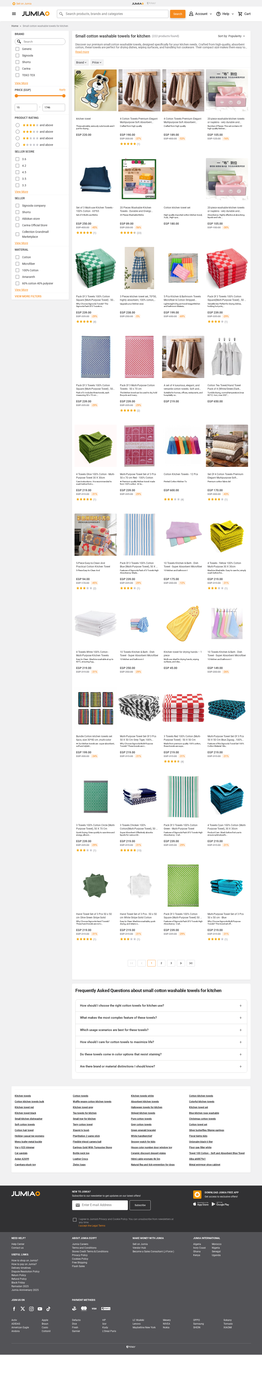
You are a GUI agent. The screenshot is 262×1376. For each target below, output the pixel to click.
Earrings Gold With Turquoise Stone (92, 1147)
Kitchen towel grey (83, 1107)
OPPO (196, 1320)
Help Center (17, 1244)
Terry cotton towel (83, 1124)
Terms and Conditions (84, 1247)
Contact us (17, 1247)
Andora (15, 1331)
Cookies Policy (80, 1258)
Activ (14, 1320)
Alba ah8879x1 (197, 1159)
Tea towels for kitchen (85, 1113)
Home (14, 26)
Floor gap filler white (200, 1147)
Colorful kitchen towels (201, 1101)
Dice (74, 1323)
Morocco (216, 1244)
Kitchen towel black (25, 1113)
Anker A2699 (22, 1159)
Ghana (197, 1251)
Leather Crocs (80, 1159)
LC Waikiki (138, 1320)
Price (95, 62)
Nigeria (216, 1247)
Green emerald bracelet (143, 1130)
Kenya (196, 1255)
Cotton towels (80, 1095)
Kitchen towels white (142, 1095)
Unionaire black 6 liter (201, 1141)
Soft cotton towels (25, 1124)
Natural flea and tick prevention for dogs (153, 1164)
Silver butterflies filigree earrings (206, 1130)
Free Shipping (79, 1262)
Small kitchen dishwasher (28, 1118)
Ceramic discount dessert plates (148, 1153)
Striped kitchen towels (143, 1113)
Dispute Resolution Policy (25, 1271)
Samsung (198, 1323)
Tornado (228, 1323)
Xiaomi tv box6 (81, 1130)
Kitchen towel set (198, 1107)
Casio (45, 1327)
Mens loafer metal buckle (28, 1141)
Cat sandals (21, 1153)
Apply (62, 89)
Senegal (216, 1251)
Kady (105, 1327)
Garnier (76, 1331)
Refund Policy (19, 1279)
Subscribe (140, 1205)
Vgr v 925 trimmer (24, 1147)
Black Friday (18, 1282)
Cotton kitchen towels (201, 1095)
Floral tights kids (198, 1136)
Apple (45, 1320)
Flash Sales (78, 1266)
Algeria (197, 1244)
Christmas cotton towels (202, 1118)
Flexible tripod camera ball (87, 1141)
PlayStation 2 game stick (86, 1136)
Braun (45, 1323)
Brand (80, 62)
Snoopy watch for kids (143, 1141)
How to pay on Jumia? (24, 1264)
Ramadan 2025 (20, 1286)
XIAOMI (228, 1327)
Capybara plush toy (25, 1164)
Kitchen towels (23, 1095)
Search (177, 14)
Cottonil (46, 1331)
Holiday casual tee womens (29, 1136)
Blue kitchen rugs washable (204, 1113)
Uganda (216, 1255)
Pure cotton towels (141, 1118)
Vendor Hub (139, 1247)
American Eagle (20, 1327)
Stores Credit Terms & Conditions (90, 1251)
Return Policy (18, 1275)
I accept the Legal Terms (92, 1225)
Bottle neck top (81, 1153)
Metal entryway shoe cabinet (204, 1164)
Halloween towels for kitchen (146, 1107)
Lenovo (137, 1323)
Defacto (76, 1320)
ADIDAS (15, 1323)
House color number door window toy (151, 1147)
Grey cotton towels (141, 1124)
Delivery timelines (21, 1267)
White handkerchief (141, 1136)
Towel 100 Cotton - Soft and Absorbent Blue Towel (217, 1153)
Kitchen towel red (24, 1107)
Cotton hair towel (24, 1130)
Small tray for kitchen (84, 1118)
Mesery (167, 1320)
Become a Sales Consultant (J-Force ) (153, 1251)
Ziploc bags (79, 1164)
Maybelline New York (144, 1327)
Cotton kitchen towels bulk (29, 1101)
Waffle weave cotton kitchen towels (92, 1101)
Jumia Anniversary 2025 (25, 1290)
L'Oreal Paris (109, 1331)
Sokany (228, 1320)
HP (104, 1320)
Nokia (166, 1327)
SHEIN (196, 1327)
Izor (104, 1323)
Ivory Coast (199, 1247)
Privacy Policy (80, 1255)
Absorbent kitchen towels (145, 1101)
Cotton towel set (198, 1124)
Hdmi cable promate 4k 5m (145, 1159)
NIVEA (166, 1323)
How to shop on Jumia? (24, 1260)
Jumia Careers (80, 1244)
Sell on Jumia (24, 3)
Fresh (75, 1327)
